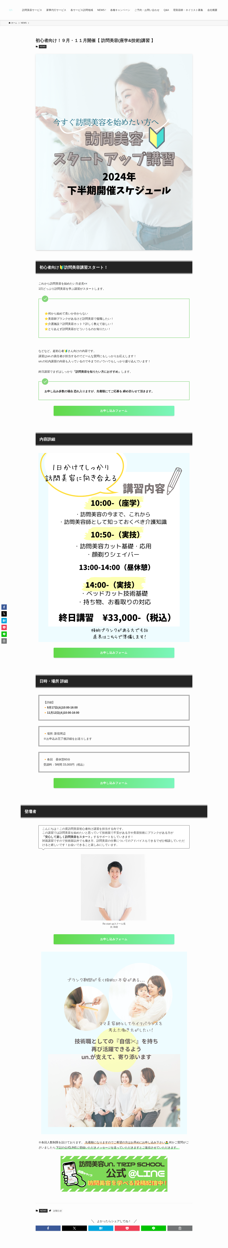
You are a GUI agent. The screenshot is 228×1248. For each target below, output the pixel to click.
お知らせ (57, 1210)
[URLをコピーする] (179, 1228)
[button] (48, 1228)
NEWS (42, 46)
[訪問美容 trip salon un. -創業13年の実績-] (11, 10)
